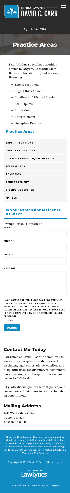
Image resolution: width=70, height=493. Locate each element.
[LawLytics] (35, 474)
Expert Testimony (19, 142)
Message (11, 268)
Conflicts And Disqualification (30, 158)
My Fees (11, 197)
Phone (9, 241)
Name (8, 227)
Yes (10, 320)
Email (8, 254)
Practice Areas (20, 132)
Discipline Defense (20, 190)
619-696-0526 (37, 29)
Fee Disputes (15, 166)
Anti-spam (53, 485)
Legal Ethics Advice (21, 150)
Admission (13, 174)
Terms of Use (18, 485)
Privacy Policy (36, 485)
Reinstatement (17, 182)
